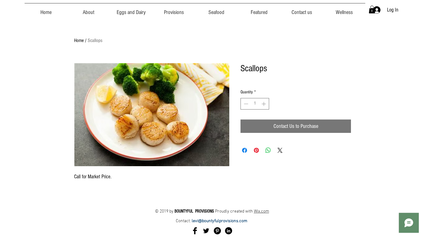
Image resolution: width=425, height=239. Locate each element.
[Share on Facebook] (244, 150)
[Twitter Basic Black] (206, 230)
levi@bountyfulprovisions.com (220, 221)
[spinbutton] (254, 103)
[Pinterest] (217, 230)
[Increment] (264, 103)
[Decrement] (245, 103)
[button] (372, 9)
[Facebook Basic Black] (194, 230)
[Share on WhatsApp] (268, 150)
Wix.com (261, 211)
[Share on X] (280, 150)
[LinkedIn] (228, 230)
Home (79, 40)
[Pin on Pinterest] (256, 150)
